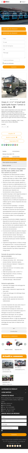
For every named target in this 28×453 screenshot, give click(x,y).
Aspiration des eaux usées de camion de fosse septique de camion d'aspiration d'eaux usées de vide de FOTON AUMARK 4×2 (19, 349)
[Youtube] (12, 446)
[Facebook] (7, 446)
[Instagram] (15, 446)
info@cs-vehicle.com (7, 403)
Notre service (7, 165)
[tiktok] (20, 446)
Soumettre (14, 67)
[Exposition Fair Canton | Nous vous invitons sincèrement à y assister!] (7, 378)
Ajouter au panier (11, 137)
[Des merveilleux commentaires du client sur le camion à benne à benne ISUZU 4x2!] (7, 364)
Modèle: (4, 151)
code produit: (6, 156)
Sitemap (18, 443)
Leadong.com (11, 443)
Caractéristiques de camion (11, 159)
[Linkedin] (10, 446)
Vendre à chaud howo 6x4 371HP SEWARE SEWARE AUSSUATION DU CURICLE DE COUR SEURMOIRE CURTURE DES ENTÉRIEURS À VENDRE (9, 349)
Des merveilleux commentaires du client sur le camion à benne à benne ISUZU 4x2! (7, 371)
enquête (10, 133)
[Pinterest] (18, 446)
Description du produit (10, 162)
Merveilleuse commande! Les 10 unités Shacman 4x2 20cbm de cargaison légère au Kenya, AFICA (20, 369)
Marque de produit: (7, 154)
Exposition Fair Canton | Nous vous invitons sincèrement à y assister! (7, 383)
